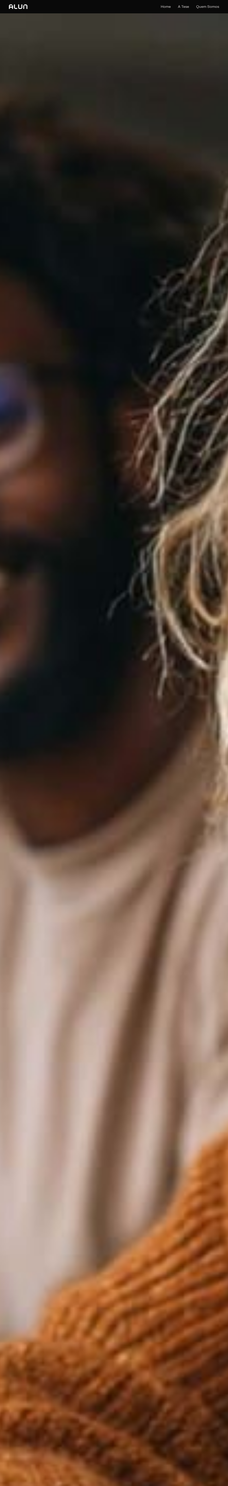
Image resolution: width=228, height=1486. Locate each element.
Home (166, 6)
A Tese (183, 6)
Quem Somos (207, 6)
